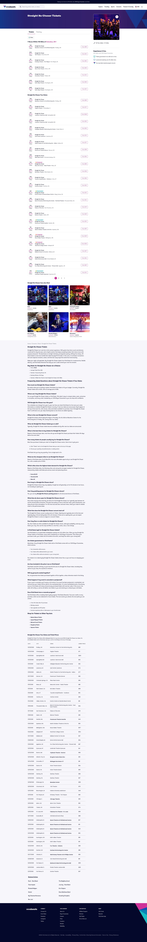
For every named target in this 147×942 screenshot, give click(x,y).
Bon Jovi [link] (30, 899)
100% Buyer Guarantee (79, 1)
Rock (39, 343)
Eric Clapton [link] (62, 888)
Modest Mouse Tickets (36, 617)
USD (138, 6)
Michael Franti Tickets (36, 622)
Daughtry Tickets (35, 624)
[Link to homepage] (9, 7)
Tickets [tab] (31, 32)
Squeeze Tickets (35, 627)
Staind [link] (30, 892)
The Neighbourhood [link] (64, 881)
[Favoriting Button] (116, 16)
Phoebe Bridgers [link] (32, 888)
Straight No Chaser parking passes (47, 493)
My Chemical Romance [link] (34, 895)
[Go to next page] (64, 278)
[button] (31, 37)
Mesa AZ (33, 479)
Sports (113, 6)
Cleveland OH (34, 476)
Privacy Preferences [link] (114, 935)
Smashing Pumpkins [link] (64, 895)
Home (29, 343)
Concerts (118, 6)
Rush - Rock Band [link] (33, 881)
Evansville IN (34, 474)
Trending (106, 6)
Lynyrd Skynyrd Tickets (37, 619)
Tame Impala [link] (31, 884)
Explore (101, 6)
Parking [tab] (39, 32)
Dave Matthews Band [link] (64, 892)
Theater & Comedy (128, 6)
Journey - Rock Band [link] (64, 884)
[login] (142, 6)
